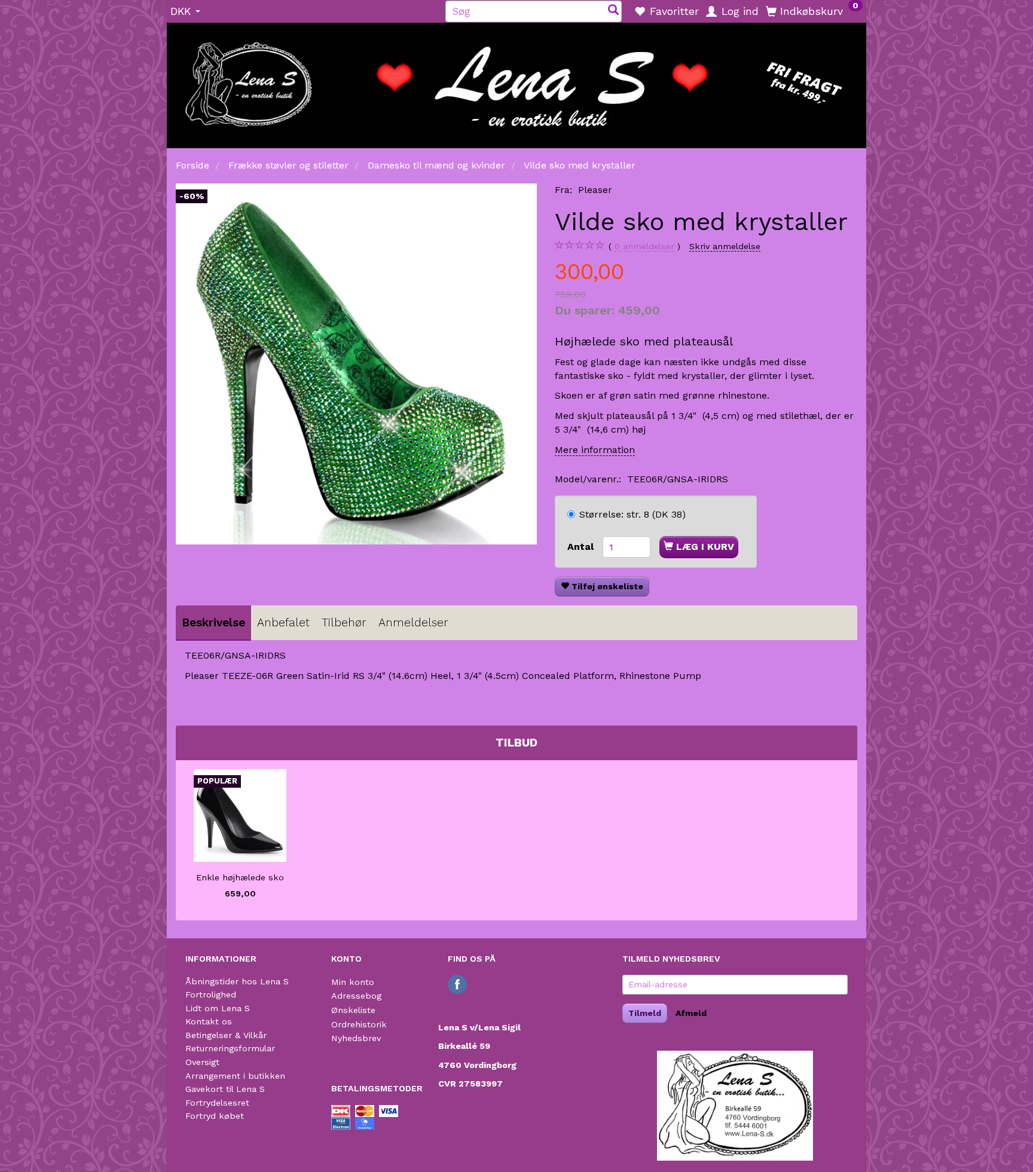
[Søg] (613, 11)
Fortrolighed (210, 994)
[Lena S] (516, 81)
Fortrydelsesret (217, 1102)
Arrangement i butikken (235, 1076)
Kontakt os (208, 1021)
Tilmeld (644, 1013)
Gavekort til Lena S (225, 1089)
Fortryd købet (214, 1116)
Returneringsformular (230, 1048)
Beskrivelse (213, 622)
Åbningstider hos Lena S (237, 981)
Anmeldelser (413, 622)
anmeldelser (644, 246)
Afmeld (691, 1013)
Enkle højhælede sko (240, 877)
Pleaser (595, 189)
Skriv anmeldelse (724, 246)
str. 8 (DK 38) (632, 514)
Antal (582, 546)
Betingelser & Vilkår (226, 1035)
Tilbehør (344, 622)
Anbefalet (283, 622)
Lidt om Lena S (217, 1008)
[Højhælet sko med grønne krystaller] (356, 363)
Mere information (595, 449)
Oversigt (202, 1062)
